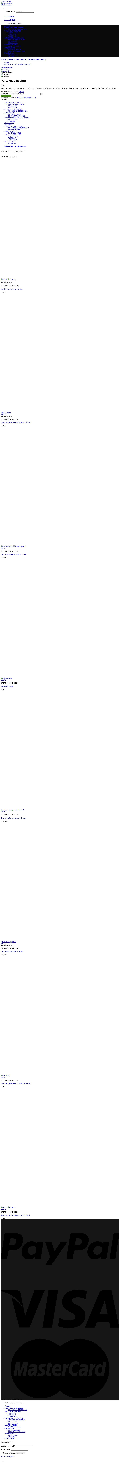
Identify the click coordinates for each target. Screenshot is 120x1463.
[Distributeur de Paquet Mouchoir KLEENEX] (8, 1207)
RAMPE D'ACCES (10, 131)
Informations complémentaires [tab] (15, 146)
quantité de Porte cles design (12, 94)
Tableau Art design (7, 686)
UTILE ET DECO (10, 141)
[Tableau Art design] (6, 678)
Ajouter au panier (6, 96)
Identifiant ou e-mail (8, 1446)
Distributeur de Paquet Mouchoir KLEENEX (15, 1215)
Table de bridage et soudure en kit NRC (14, 554)
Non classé (8, 124)
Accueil (7, 26)
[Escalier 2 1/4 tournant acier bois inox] (12, 810)
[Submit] (5, 1405)
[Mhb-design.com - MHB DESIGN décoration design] (7, 4)
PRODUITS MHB (14, 129)
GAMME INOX (9, 123)
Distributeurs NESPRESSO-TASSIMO (17, 118)
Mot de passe (6, 1449)
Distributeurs (9, 53)
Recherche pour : (10, 11)
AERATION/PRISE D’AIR (16, 39)
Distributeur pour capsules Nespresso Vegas (15, 1083)
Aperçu (3, 281)
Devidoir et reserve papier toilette (12, 289)
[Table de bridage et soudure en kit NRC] (13, 546)
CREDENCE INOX (14, 49)
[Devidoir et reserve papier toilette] (8, 279)
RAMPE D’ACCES (10, 44)
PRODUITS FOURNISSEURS (18, 128)
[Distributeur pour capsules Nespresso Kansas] (17, 64)
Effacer (21, 92)
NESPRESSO (13, 54)
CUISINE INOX (9, 48)
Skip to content (6, 1)
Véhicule (4, 92)
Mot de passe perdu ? (8, 1456)
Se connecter (20, 1453)
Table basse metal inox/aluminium (12, 951)
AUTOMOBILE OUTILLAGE (14, 38)
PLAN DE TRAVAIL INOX (16, 51)
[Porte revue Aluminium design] (6, 63)
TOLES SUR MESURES (12, 31)
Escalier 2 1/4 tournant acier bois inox (13, 818)
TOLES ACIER (13, 32)
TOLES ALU (12, 34)
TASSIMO (11, 56)
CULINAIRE (12, 143)
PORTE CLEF (13, 43)
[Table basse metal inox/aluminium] (8, 942)
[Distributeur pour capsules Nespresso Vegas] (5, 1075)
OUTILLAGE (12, 41)
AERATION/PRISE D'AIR (16, 104)
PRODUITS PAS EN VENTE (14, 126)
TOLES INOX (12, 36)
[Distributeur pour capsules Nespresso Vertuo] (6, 413)
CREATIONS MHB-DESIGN (14, 27)
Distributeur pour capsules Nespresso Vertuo (15, 422)
